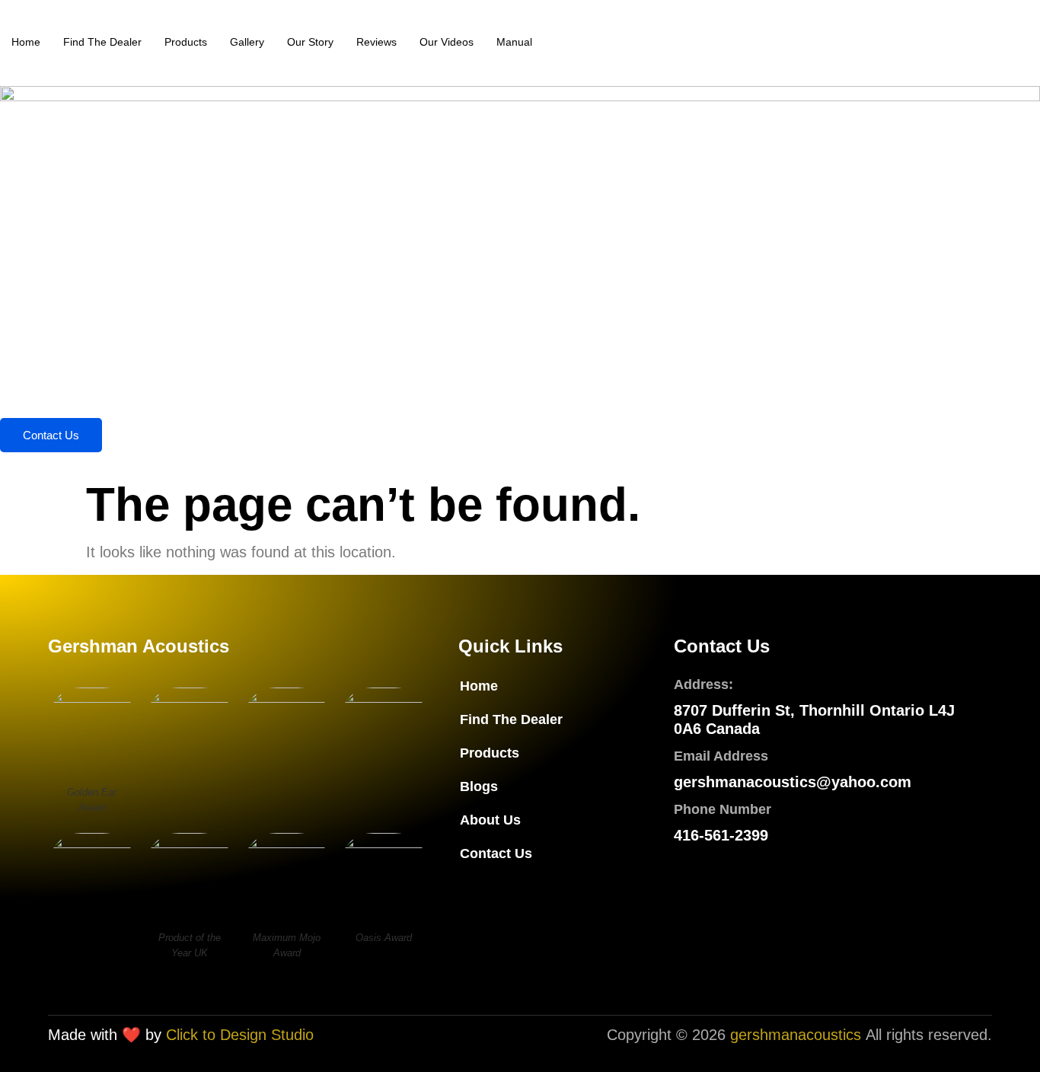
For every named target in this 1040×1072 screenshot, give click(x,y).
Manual (514, 42)
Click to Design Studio (240, 1034)
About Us (490, 820)
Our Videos (447, 42)
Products (185, 42)
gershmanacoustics (795, 1034)
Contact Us (51, 435)
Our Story (310, 42)
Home (25, 42)
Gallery (247, 42)
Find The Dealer (102, 42)
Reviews (376, 42)
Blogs (479, 786)
